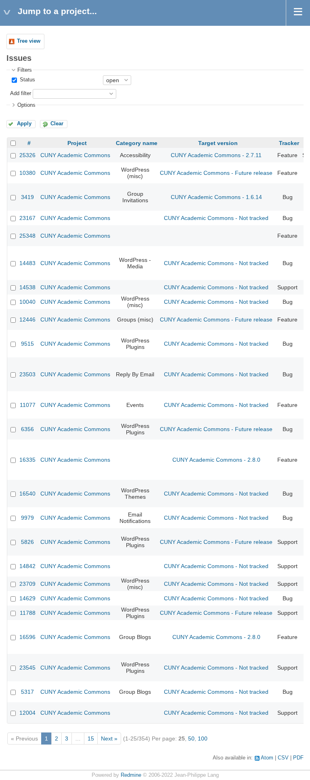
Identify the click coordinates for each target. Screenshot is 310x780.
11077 (28, 405)
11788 (28, 613)
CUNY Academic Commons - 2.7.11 (216, 155)
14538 (27, 287)
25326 (27, 155)
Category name (136, 143)
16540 (27, 493)
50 (191, 738)
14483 (27, 263)
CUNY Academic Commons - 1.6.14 (216, 197)
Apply (24, 124)
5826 (27, 542)
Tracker (289, 143)
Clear (56, 124)
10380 (27, 173)
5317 (27, 692)
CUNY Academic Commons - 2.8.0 (216, 459)
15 (91, 738)
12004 (27, 712)
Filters (24, 70)
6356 (27, 429)
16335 (27, 459)
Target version (218, 143)
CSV (283, 758)
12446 (27, 319)
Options (26, 105)
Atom (267, 758)
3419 (27, 197)
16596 (27, 637)
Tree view (28, 41)
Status (26, 80)
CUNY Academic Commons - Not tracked (216, 218)
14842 (27, 566)
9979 (27, 517)
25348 (27, 235)
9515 (27, 343)
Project (77, 143)
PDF (298, 758)
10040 (27, 302)
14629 (27, 598)
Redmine (131, 775)
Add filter (20, 93)
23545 (27, 667)
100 (202, 738)
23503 (27, 374)
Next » (109, 738)
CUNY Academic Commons (75, 155)
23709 (27, 584)
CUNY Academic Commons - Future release (216, 173)
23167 (27, 218)
